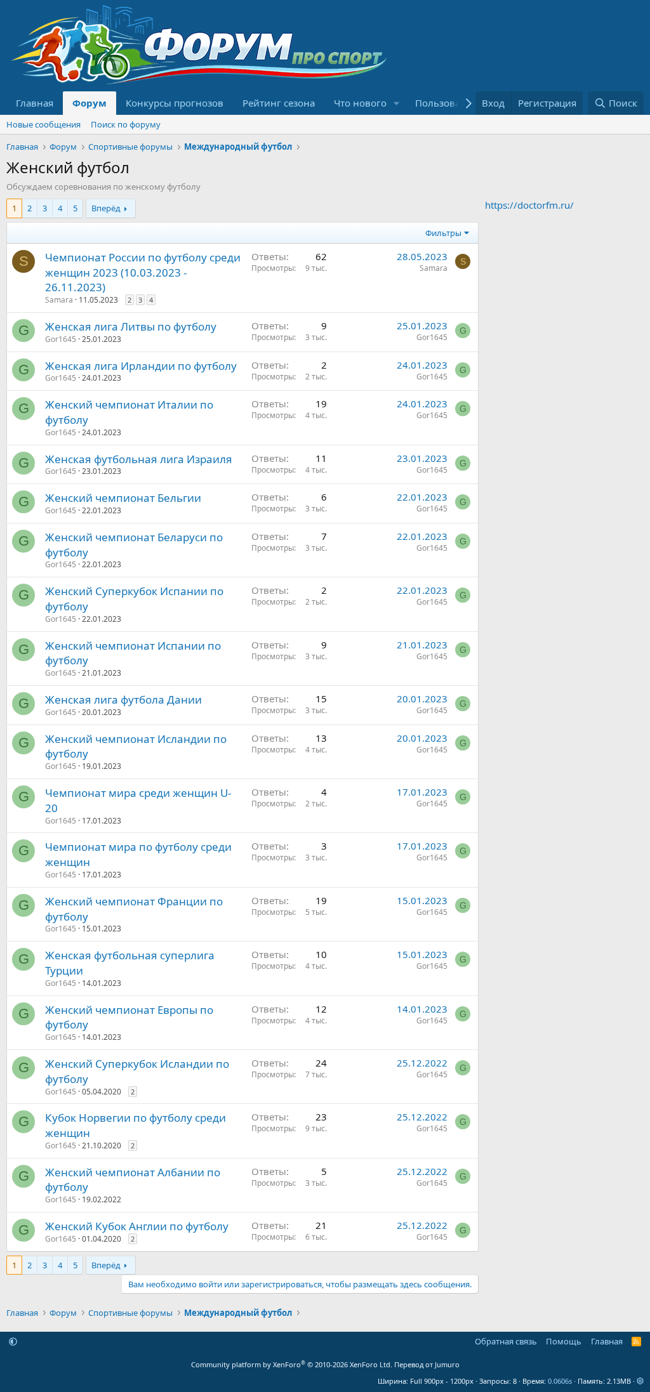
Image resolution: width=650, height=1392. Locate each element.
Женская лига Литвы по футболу (130, 326)
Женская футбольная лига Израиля (138, 459)
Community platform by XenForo (291, 1364)
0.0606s (560, 1381)
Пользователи (448, 102)
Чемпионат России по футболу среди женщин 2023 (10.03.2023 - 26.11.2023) (143, 272)
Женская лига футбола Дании (123, 699)
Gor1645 (60, 339)
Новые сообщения (43, 124)
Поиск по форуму (126, 124)
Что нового (360, 102)
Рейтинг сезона (278, 102)
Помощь (563, 1341)
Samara (59, 299)
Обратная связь (506, 1341)
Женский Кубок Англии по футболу (137, 1226)
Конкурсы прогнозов (174, 102)
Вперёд (106, 208)
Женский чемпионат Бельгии (123, 497)
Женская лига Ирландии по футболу (141, 365)
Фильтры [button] (443, 233)
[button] (397, 103)
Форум (89, 102)
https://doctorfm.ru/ (529, 205)
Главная (34, 102)
